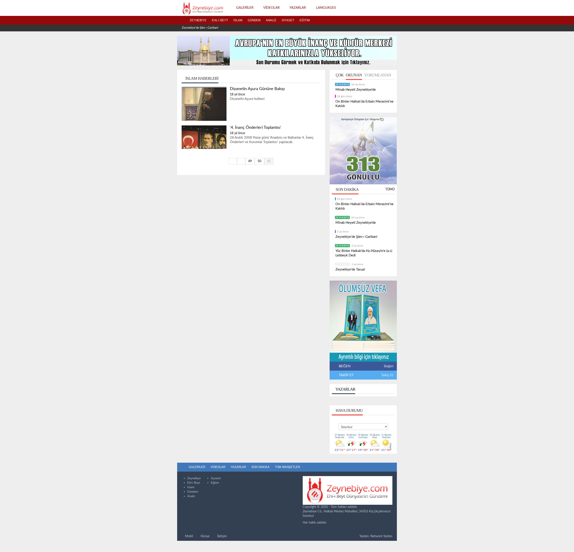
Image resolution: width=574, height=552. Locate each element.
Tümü (390, 189)
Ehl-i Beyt (220, 20)
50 (259, 161)
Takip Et (387, 375)
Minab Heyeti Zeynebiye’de (355, 89)
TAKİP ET (346, 375)
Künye (204, 536)
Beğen (389, 366)
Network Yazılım (381, 536)
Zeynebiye (198, 20)
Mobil (188, 536)
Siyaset (288, 20)
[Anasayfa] (182, 20)
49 (250, 161)
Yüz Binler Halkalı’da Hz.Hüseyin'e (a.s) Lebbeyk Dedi (363, 253)
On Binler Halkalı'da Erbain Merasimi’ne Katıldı (364, 104)
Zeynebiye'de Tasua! (350, 269)
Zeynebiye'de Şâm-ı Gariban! (200, 27)
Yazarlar (345, 389)
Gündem (254, 20)
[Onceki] (241, 161)
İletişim (221, 536)
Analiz (271, 20)
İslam (237, 20)
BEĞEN (344, 366)
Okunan (354, 75)
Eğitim (305, 20)
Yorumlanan (377, 75)
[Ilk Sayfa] (233, 161)
